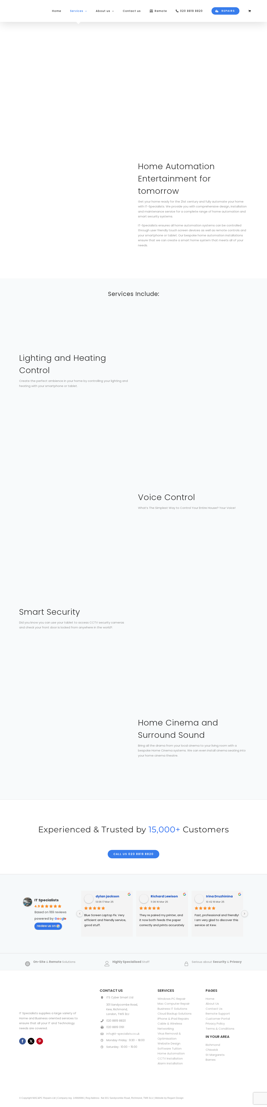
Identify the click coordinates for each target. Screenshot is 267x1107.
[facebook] (22, 1041)
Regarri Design (175, 1098)
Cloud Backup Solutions (175, 1013)
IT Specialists (46, 900)
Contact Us (214, 1009)
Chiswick (212, 1050)
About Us (212, 1004)
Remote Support (218, 1013)
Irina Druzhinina (219, 896)
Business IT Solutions (172, 1009)
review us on (46, 926)
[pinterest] (39, 1041)
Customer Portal (218, 1019)
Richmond (213, 1045)
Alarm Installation (170, 1063)
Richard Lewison (164, 896)
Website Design (169, 1043)
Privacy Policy (215, 1023)
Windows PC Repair (171, 999)
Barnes (211, 1060)
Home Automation (171, 1053)
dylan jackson (107, 896)
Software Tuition (170, 1048)
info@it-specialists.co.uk (123, 1034)
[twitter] (31, 1041)
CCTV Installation (170, 1058)
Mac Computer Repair (174, 1004)
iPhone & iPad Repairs (173, 1019)
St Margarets (215, 1055)
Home (210, 999)
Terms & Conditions (220, 1029)
